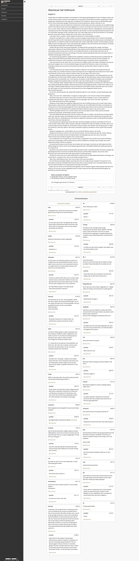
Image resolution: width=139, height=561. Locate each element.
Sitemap (17, 560)
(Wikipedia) (74, 420)
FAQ (5, 560)
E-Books (3, 9)
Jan (54, 190)
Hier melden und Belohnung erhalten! (86, 192)
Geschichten (4, 5)
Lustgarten (4, 19)
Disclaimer (12, 560)
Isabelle (51, 190)
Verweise (3, 16)
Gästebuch (4, 12)
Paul (61, 190)
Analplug (66, 190)
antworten (87, 210)
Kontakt (8, 560)
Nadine (58, 190)
